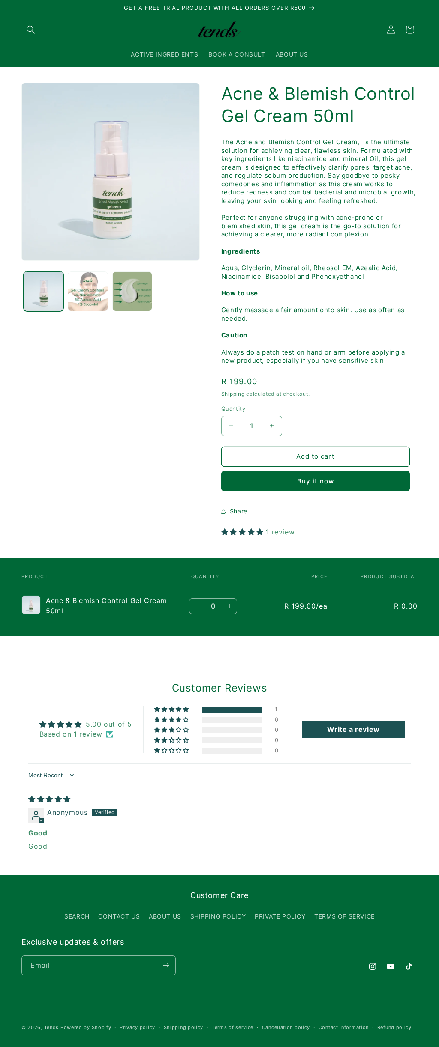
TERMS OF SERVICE (344, 916)
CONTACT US (119, 916)
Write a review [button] (353, 729)
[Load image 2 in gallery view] (88, 291)
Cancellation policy (286, 1027)
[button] (30, 29)
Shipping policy (184, 1027)
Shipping (233, 394)
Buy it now (315, 481)
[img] (49, 799)
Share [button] (238, 511)
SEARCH (77, 916)
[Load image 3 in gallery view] (132, 291)
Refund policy (394, 1027)
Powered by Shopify (85, 1027)
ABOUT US (165, 916)
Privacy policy (137, 1027)
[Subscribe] (165, 965)
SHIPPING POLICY (218, 916)
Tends (51, 1027)
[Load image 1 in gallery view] (43, 291)
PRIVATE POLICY (280, 916)
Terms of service (232, 1027)
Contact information (344, 1027)
